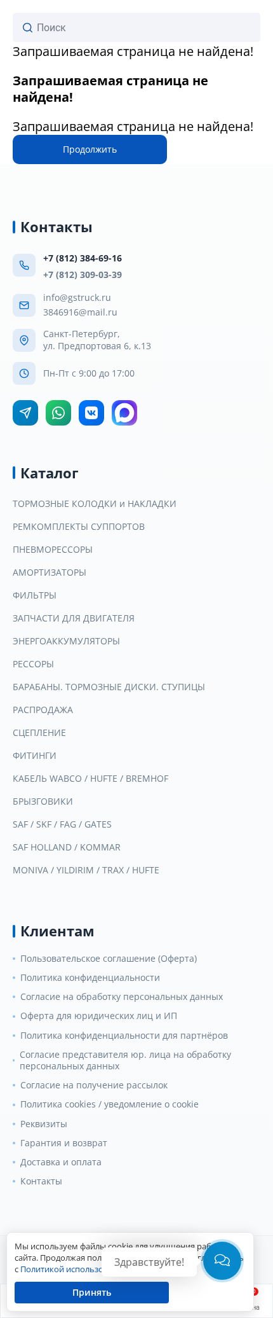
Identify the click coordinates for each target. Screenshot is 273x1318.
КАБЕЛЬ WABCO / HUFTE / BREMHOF (90, 778)
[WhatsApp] (58, 413)
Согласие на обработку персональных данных (121, 996)
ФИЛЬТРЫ (35, 595)
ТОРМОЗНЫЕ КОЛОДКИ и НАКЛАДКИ (94, 504)
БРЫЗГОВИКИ (43, 801)
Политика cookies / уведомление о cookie (109, 1104)
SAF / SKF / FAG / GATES (62, 824)
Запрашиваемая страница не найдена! (133, 51)
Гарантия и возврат (63, 1143)
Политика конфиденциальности (90, 977)
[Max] (124, 413)
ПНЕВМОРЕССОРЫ (53, 549)
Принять (91, 1292)
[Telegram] (25, 413)
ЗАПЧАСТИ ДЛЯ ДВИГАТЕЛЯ (74, 618)
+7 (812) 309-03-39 (82, 274)
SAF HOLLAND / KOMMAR (67, 847)
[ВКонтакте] (91, 413)
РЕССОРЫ (33, 664)
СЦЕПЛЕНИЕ (39, 733)
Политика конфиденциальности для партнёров (124, 1035)
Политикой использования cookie (87, 1269)
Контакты (41, 1181)
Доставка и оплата (61, 1162)
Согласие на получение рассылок (94, 1085)
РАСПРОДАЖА (43, 710)
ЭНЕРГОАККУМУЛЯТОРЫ (66, 641)
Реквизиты (43, 1124)
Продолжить (90, 149)
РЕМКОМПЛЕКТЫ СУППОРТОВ (79, 526)
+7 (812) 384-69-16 (82, 258)
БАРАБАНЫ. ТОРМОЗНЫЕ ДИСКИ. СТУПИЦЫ (109, 687)
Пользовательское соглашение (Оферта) (108, 958)
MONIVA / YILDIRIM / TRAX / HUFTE (86, 870)
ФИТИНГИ (35, 755)
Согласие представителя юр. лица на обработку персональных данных (125, 1060)
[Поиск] (27, 27)
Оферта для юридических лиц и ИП (98, 1016)
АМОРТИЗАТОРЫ (49, 572)
